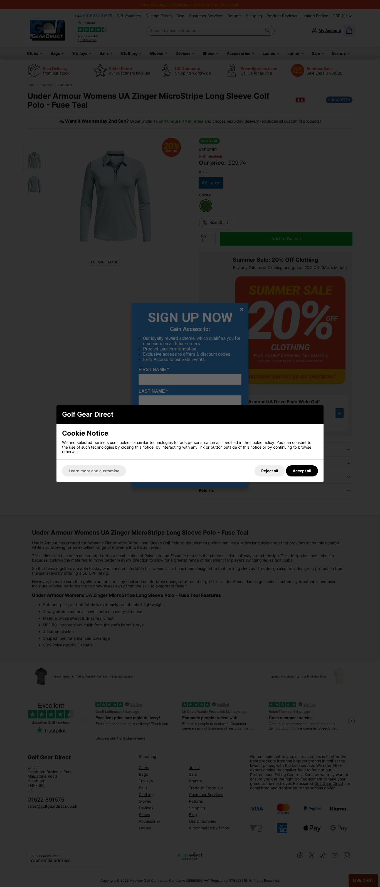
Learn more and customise (94, 470)
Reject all (269, 470)
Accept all (302, 470)
